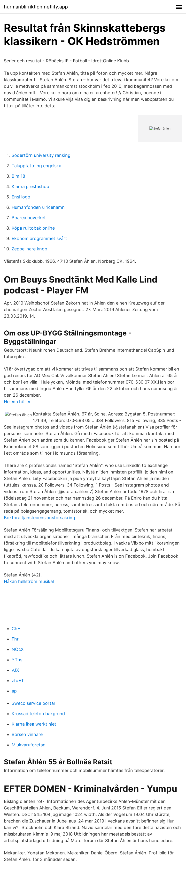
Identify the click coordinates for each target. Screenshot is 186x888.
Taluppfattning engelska (36, 165)
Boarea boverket (29, 217)
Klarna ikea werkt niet (34, 724)
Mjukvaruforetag (29, 744)
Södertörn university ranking (41, 155)
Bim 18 (18, 176)
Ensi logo (21, 196)
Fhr (15, 638)
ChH (16, 628)
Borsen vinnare (27, 734)
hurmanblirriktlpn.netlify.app (36, 6)
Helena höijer (17, 401)
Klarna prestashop (30, 186)
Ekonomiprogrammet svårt (39, 238)
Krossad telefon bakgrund (38, 713)
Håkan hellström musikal (29, 581)
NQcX (18, 649)
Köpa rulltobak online (33, 228)
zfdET (18, 680)
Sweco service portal (33, 703)
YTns (17, 659)
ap (14, 690)
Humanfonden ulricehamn (38, 207)
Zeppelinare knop (29, 248)
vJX (15, 670)
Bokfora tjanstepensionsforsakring (39, 517)
